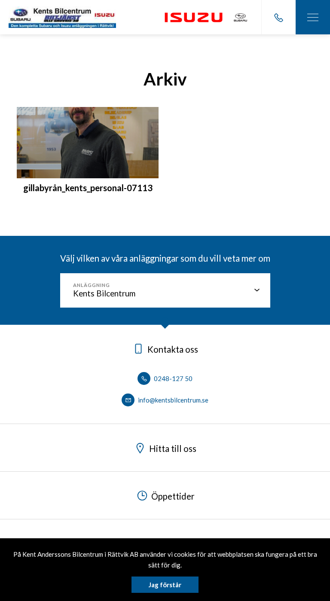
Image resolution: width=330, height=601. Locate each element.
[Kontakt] (278, 17)
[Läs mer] (193, 17)
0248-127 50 (172, 378)
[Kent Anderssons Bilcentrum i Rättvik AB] (62, 17)
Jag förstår (165, 585)
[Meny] (313, 17)
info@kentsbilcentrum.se (172, 400)
